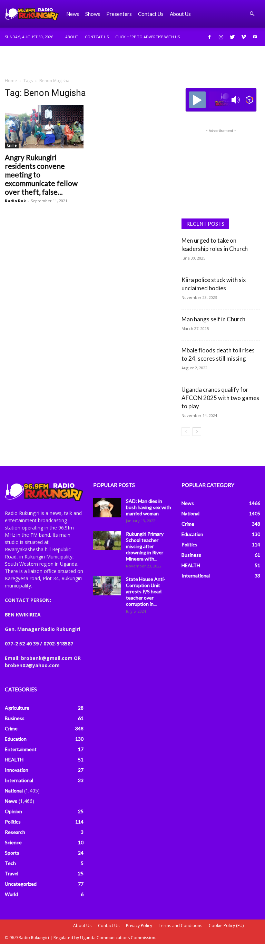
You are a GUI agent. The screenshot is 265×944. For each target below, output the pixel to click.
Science (13, 842)
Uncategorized (21, 884)
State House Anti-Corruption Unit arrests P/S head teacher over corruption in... (145, 591)
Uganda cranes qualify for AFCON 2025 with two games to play (220, 398)
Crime (12, 145)
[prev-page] (185, 431)
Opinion (13, 811)
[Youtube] (255, 37)
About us (180, 14)
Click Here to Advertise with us (147, 36)
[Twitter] (232, 37)
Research (15, 832)
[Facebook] (209, 37)
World (11, 894)
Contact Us (151, 14)
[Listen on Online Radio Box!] (249, 100)
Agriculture (17, 708)
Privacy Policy (139, 925)
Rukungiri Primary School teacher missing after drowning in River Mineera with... (145, 546)
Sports (12, 853)
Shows (92, 14)
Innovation (16, 770)
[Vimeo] (243, 37)
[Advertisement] (132, 61)
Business (14, 718)
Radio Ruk (15, 200)
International (19, 780)
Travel (11, 873)
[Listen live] (197, 99)
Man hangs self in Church (213, 319)
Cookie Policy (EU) (226, 925)
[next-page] (197, 431)
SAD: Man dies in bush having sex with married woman (148, 507)
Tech (10, 863)
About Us (82, 925)
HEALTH (14, 759)
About (71, 36)
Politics (13, 822)
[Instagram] (221, 37)
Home (11, 81)
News (72, 14)
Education (16, 739)
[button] (252, 14)
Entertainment (21, 749)
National (14, 791)
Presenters (119, 14)
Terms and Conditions (180, 925)
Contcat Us (97, 36)
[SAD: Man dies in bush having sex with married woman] (107, 507)
